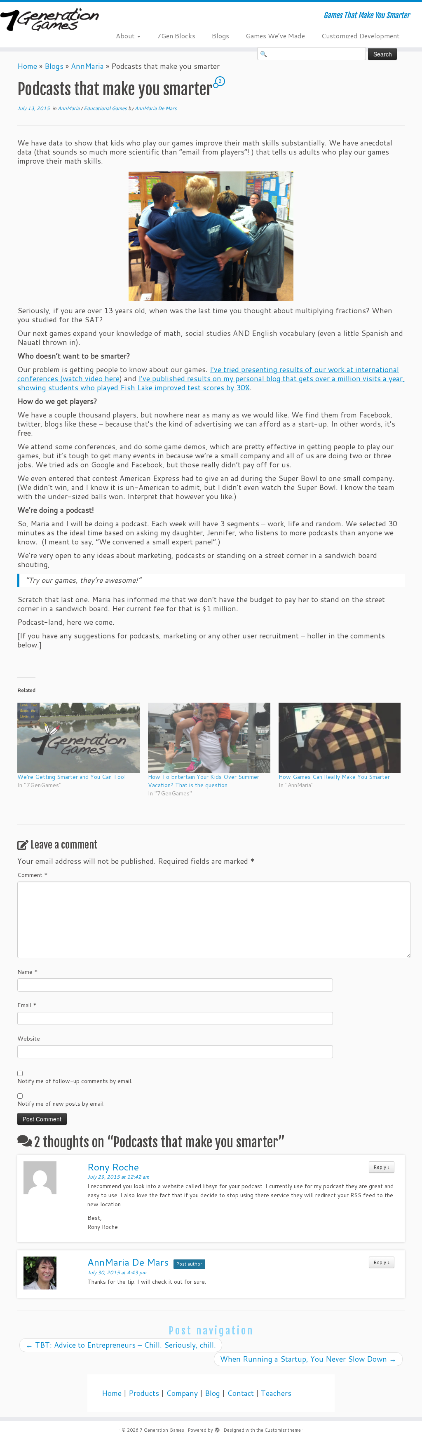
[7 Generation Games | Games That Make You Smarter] (49, 20)
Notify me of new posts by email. (61, 1104)
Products (144, 1393)
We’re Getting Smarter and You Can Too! (71, 777)
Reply (381, 1166)
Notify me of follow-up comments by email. (74, 1081)
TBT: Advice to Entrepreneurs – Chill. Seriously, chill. (121, 1345)
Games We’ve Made (275, 35)
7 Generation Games (162, 1430)
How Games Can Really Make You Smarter (334, 777)
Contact (240, 1393)
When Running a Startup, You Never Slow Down (308, 1359)
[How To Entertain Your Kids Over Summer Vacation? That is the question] (209, 738)
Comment (32, 875)
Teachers (276, 1393)
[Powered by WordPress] (217, 1428)
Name (27, 972)
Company (182, 1393)
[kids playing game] (211, 236)
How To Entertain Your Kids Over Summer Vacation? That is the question (203, 781)
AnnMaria (87, 66)
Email (27, 1005)
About (126, 35)
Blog (212, 1393)
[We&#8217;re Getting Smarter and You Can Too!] (78, 738)
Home (27, 66)
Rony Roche (113, 1166)
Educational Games (106, 108)
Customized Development (360, 35)
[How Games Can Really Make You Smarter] (340, 738)
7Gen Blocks (176, 35)
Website (28, 1038)
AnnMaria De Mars (156, 108)
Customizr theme (283, 1430)
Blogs (220, 35)
